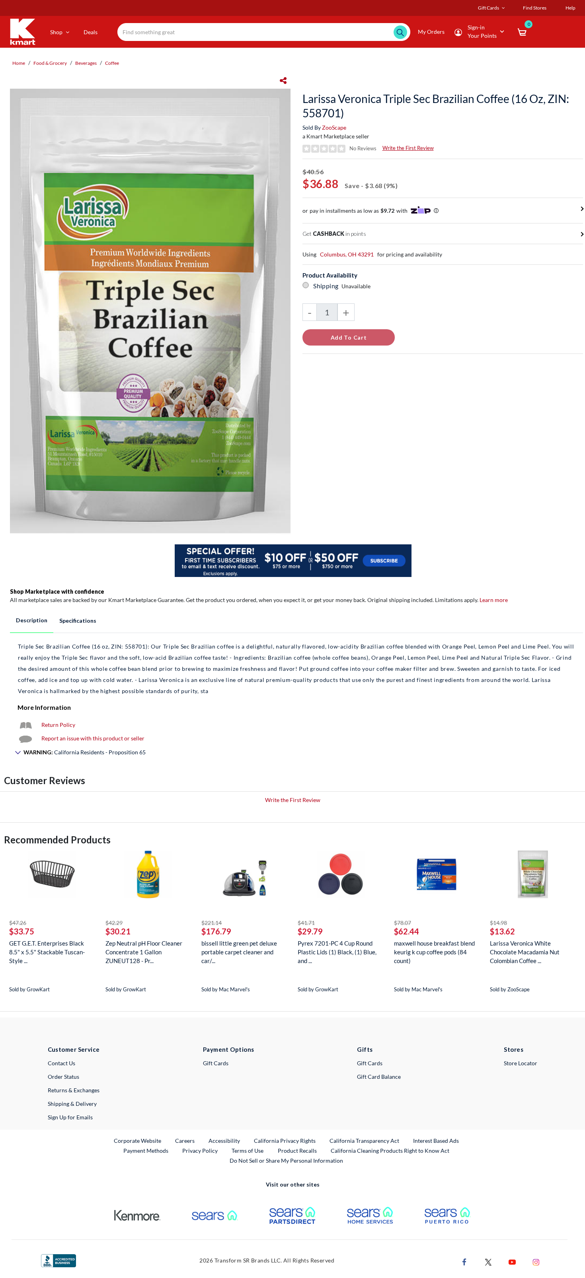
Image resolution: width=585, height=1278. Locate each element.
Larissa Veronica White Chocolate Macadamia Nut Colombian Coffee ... (525, 952)
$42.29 (114, 922)
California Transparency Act (364, 1140)
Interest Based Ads (436, 1140)
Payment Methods (145, 1150)
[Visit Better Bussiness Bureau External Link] (58, 1260)
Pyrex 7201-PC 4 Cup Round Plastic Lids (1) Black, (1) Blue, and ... (337, 952)
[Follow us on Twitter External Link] (488, 1261)
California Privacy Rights (285, 1140)
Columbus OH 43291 (347, 254)
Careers (185, 1140)
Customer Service (74, 1049)
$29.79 (310, 931)
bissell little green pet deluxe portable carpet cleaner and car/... (239, 952)
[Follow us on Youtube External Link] (512, 1261)
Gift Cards (215, 1063)
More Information (44, 707)
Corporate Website (138, 1140)
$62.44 (406, 931)
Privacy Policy (200, 1150)
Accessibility (224, 1140)
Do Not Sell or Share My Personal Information (286, 1160)
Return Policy (58, 724)
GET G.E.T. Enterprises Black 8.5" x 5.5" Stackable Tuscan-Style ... (47, 952)
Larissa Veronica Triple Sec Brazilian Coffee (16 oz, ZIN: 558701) (435, 106)
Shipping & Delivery (72, 1103)
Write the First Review (408, 148)
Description (31, 620)
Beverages (86, 63)
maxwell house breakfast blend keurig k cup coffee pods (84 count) (434, 952)
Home (18, 63)
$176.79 (216, 931)
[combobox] (263, 32)
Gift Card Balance (379, 1076)
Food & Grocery (50, 63)
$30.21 (118, 931)
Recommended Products (57, 839)
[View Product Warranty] (25, 724)
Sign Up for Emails (70, 1117)
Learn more (494, 599)
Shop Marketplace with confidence (57, 591)
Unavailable (357, 286)
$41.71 (306, 922)
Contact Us (61, 1063)
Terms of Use (247, 1150)
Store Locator (520, 1063)
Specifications (77, 620)
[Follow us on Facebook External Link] (464, 1261)
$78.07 (402, 922)
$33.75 (21, 931)
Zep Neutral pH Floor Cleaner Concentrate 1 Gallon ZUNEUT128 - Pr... (143, 952)
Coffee (112, 63)
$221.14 (211, 922)
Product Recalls (298, 1150)
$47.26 (17, 922)
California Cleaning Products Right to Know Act (390, 1150)
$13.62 (502, 931)
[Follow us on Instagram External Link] (536, 1261)
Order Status (63, 1076)
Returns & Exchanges (73, 1090)
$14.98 (498, 922)
